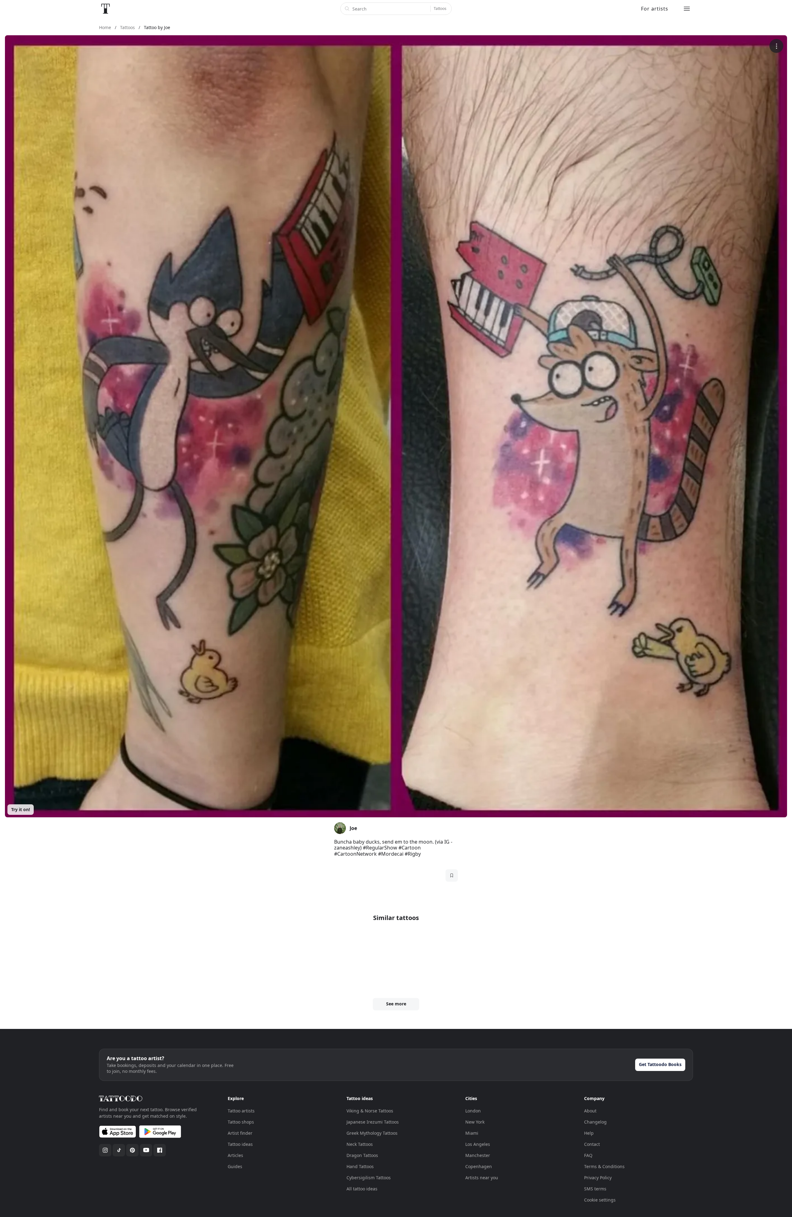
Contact (592, 1144)
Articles (235, 1155)
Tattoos (440, 8)
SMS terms (595, 1189)
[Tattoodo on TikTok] (119, 1150)
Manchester (477, 1155)
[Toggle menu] (687, 8)
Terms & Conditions (604, 1166)
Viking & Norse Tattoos (369, 1111)
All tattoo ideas (361, 1189)
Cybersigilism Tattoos (368, 1177)
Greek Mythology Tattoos (372, 1133)
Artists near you (481, 1177)
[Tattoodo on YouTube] (146, 1150)
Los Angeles (477, 1144)
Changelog (595, 1122)
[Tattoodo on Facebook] (159, 1150)
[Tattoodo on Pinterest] (132, 1150)
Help (589, 1133)
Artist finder (240, 1133)
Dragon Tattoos (362, 1155)
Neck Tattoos (359, 1144)
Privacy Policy (598, 1177)
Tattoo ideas (240, 1144)
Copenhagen (478, 1166)
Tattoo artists (241, 1111)
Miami (471, 1133)
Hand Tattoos (360, 1166)
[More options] (776, 46)
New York (474, 1122)
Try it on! (20, 809)
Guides (235, 1166)
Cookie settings (600, 1200)
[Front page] (105, 8)
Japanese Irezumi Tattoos (372, 1122)
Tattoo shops (241, 1122)
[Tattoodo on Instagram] (105, 1150)
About (590, 1111)
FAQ (588, 1155)
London (473, 1111)
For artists (654, 8)
